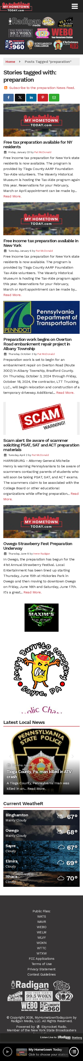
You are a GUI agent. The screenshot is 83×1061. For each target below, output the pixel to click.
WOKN (41, 943)
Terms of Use (41, 964)
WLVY (41, 938)
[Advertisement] (41, 606)
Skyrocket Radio (53, 1027)
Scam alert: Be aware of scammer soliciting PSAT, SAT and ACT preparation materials (41, 445)
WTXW (41, 953)
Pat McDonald (42, 152)
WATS (41, 916)
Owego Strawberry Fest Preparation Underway (37, 546)
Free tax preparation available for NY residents (37, 144)
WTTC (41, 948)
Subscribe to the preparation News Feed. (42, 88)
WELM (41, 932)
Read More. (12, 196)
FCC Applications (41, 959)
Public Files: (41, 911)
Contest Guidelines (41, 974)
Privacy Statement (41, 969)
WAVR (41, 922)
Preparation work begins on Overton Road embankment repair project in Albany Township (37, 344)
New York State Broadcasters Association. (53, 1032)
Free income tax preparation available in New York (40, 243)
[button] (75, 6)
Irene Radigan (41, 553)
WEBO (41, 927)
